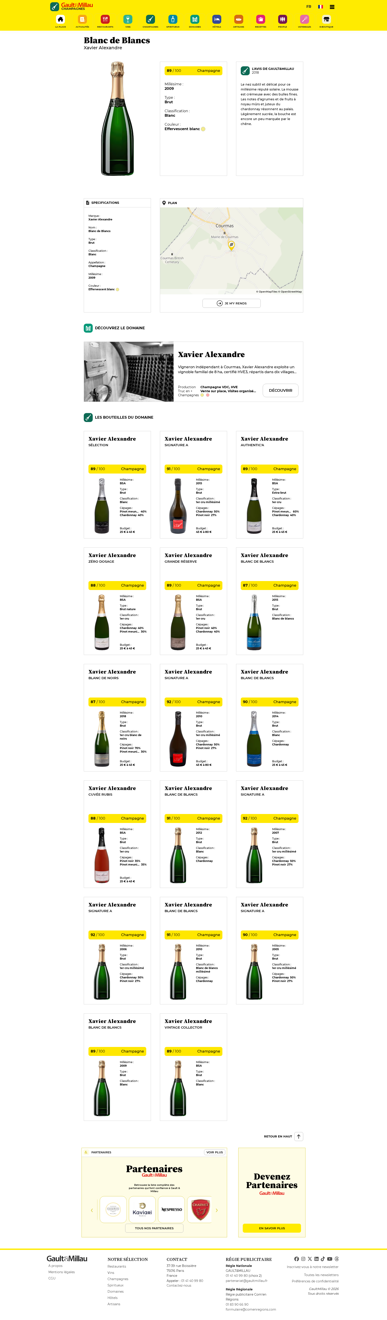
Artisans (114, 1304)
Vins (111, 1273)
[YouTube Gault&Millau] (329, 1259)
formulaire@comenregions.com (251, 1309)
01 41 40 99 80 (192, 1281)
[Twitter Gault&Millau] (309, 1259)
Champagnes (118, 1279)
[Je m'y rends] (231, 255)
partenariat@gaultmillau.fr (247, 1281)
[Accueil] (77, 5)
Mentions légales (61, 1272)
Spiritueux (115, 1285)
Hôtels (113, 1298)
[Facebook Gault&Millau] (296, 1259)
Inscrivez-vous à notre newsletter (313, 1267)
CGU (52, 1278)
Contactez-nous (179, 1285)
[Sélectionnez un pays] (320, 6)
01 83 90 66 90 (237, 1305)
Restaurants (117, 1266)
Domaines (116, 1292)
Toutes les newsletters (321, 1275)
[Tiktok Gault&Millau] (323, 1259)
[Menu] (332, 6)
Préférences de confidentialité (315, 1281)
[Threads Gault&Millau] (337, 1259)
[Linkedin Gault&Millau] (316, 1259)
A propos (55, 1266)
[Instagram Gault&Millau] (303, 1259)
